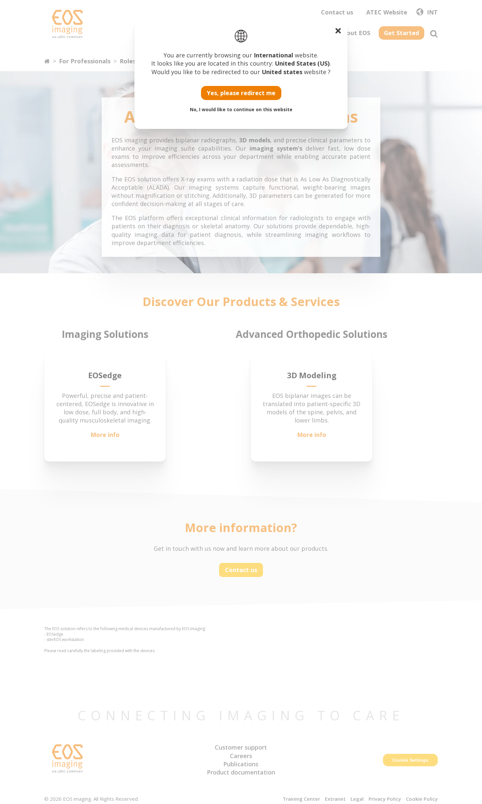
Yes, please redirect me (241, 93)
